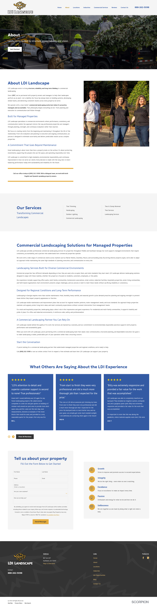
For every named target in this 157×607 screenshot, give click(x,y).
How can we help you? (20, 498)
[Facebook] (143, 558)
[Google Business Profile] (148, 558)
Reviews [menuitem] (114, 7)
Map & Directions (49, 564)
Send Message (40, 522)
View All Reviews (24, 437)
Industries (96, 571)
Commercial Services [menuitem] (101, 7)
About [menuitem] (67, 7)
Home (95, 558)
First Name (17, 472)
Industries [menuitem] (86, 7)
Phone (15, 478)
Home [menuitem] (60, 7)
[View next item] (13, 436)
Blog (94, 579)
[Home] (20, 8)
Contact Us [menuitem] (124, 7)
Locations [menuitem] (76, 7)
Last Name (45, 472)
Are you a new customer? (21, 491)
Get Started (15, 49)
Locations (96, 567)
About (95, 562)
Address (16, 485)
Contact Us (97, 584)
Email (43, 478)
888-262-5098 (142, 7)
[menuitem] (10, 603)
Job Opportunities (99, 575)
